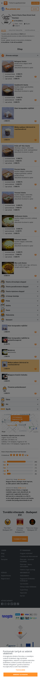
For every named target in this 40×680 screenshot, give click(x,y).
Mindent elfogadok (20, 674)
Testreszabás (20, 670)
